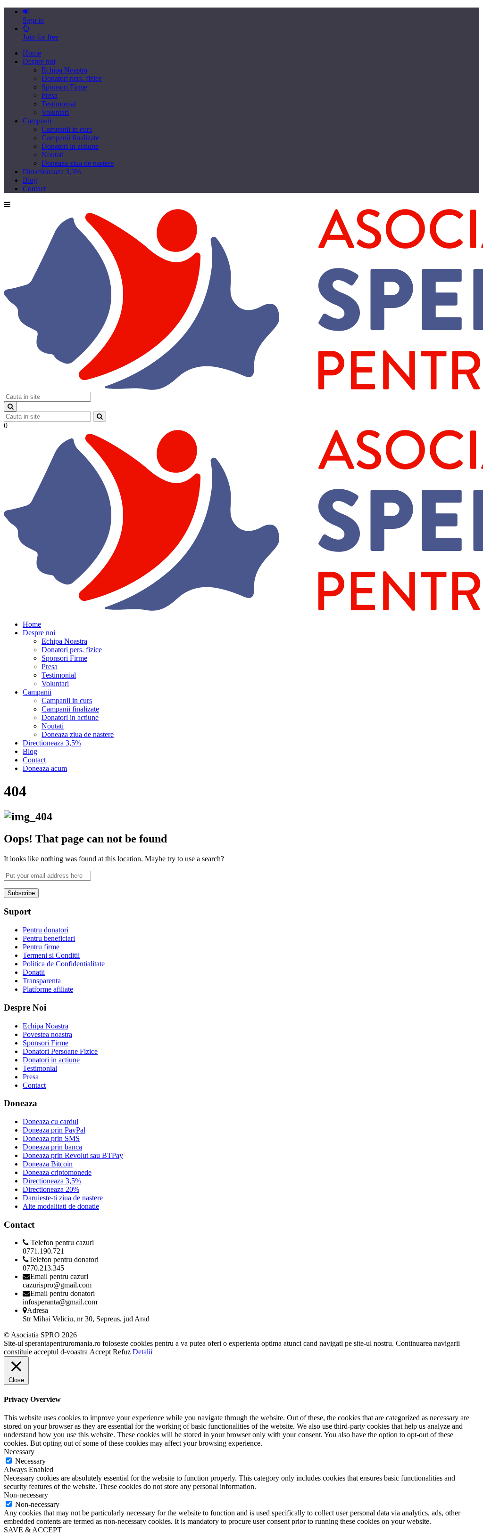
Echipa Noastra (64, 70)
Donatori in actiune (70, 146)
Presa (50, 95)
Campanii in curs (67, 129)
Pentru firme (41, 947)
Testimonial (59, 104)
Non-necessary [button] (26, 1495)
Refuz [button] (122, 1352)
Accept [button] (100, 1352)
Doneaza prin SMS (51, 1138)
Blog (30, 180)
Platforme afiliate (48, 989)
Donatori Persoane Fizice (60, 1051)
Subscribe (21, 893)
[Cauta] (99, 416)
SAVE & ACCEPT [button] (33, 1530)
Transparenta (42, 981)
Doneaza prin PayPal (54, 1130)
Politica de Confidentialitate (64, 964)
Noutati (53, 155)
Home (32, 53)
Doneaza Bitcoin (48, 1164)
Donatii (34, 972)
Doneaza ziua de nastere (78, 163)
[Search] (10, 407)
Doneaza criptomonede (57, 1172)
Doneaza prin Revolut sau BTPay (73, 1155)
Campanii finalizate (70, 138)
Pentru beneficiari (49, 938)
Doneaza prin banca (52, 1147)
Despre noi (39, 61)
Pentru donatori (45, 930)
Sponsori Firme (64, 87)
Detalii (142, 1352)
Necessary (30, 1461)
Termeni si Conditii (51, 955)
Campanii (37, 121)
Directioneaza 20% (51, 1189)
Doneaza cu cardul (50, 1121)
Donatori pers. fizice (72, 78)
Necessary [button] (19, 1452)
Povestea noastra (47, 1034)
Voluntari (55, 112)
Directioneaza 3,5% (52, 172)
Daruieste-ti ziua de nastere (63, 1198)
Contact (34, 189)
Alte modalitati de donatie (61, 1206)
